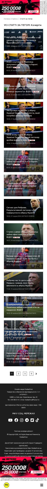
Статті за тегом (26, 19)
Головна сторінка (11, 19)
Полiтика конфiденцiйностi (23, 431)
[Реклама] (23, 7)
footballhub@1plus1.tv (32, 400)
